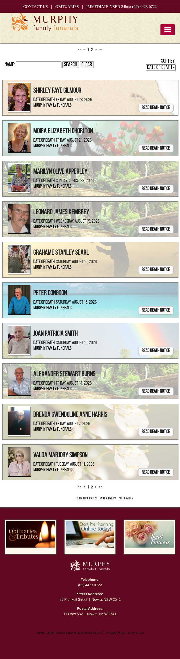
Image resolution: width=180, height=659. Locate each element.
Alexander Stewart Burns (64, 374)
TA (102, 632)
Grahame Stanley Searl (61, 252)
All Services (126, 498)
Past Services (108, 498)
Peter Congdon (50, 293)
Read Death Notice (156, 107)
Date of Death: (44, 99)
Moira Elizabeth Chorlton (63, 131)
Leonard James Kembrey (61, 212)
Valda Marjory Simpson (60, 455)
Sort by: (168, 61)
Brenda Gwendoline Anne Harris (70, 414)
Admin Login (44, 632)
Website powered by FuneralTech (76, 632)
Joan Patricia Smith (55, 333)
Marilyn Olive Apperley (60, 171)
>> (101, 50)
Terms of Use (136, 632)
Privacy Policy (116, 632)
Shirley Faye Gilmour (57, 90)
